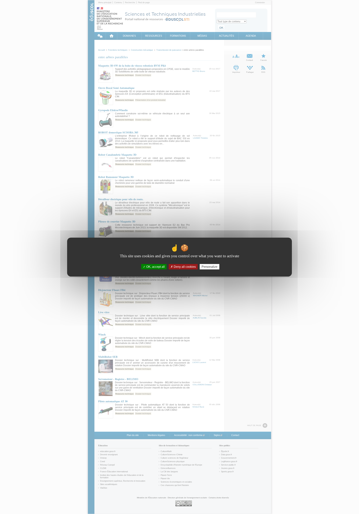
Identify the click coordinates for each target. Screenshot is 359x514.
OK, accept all (155, 266)
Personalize (209, 266)
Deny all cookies (184, 266)
